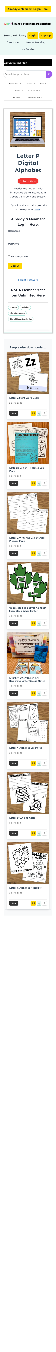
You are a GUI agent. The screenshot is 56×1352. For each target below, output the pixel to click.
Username (14, 230)
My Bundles (28, 49)
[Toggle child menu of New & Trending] (47, 42)
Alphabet (25, 307)
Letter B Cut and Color (22, 817)
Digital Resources (17, 313)
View (14, 413)
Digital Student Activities (21, 319)
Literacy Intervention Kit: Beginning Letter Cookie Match (27, 679)
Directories (13, 42)
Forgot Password (28, 279)
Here (41, 295)
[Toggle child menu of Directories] (22, 42)
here (37, 209)
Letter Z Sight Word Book (24, 397)
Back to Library (29, 181)
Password (13, 243)
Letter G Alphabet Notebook (25, 887)
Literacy (13, 307)
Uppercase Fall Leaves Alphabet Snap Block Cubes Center (27, 609)
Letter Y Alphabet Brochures (25, 747)
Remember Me (19, 256)
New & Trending (35, 42)
